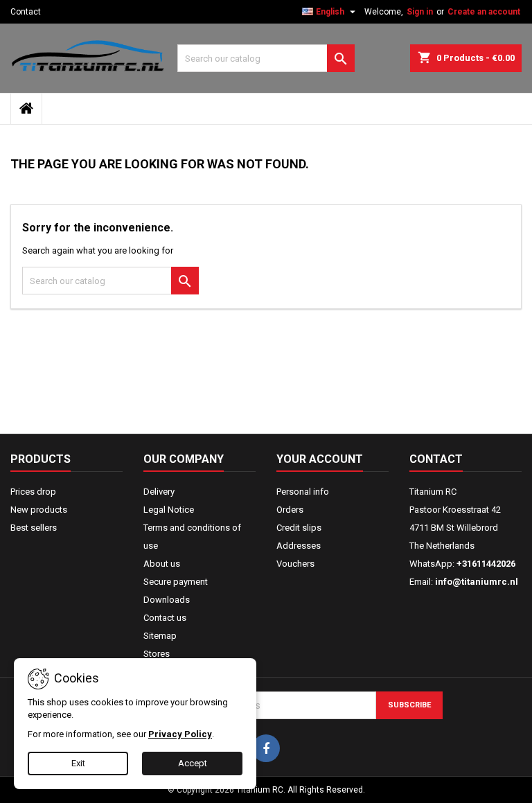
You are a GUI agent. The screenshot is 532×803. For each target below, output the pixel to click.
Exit (78, 763)
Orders (289, 509)
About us (161, 563)
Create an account (483, 12)
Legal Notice (168, 509)
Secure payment (175, 581)
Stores (156, 653)
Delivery (159, 491)
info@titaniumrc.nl (476, 581)
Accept (192, 763)
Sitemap (160, 635)
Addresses (298, 545)
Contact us (164, 617)
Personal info (302, 491)
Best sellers (33, 527)
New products (38, 509)
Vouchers (295, 563)
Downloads (166, 599)
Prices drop (33, 491)
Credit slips (298, 527)
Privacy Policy (180, 734)
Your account (319, 459)
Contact (25, 12)
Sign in (420, 12)
